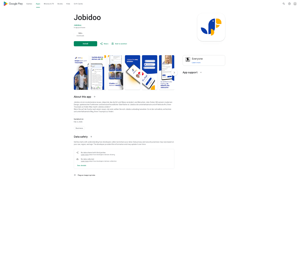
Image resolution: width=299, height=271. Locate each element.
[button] (81, 72)
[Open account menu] (295, 4)
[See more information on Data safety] (91, 136)
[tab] (29, 3)
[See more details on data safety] (81, 165)
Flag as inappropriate (84, 175)
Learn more (85, 154)
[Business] (79, 128)
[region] (120, 34)
